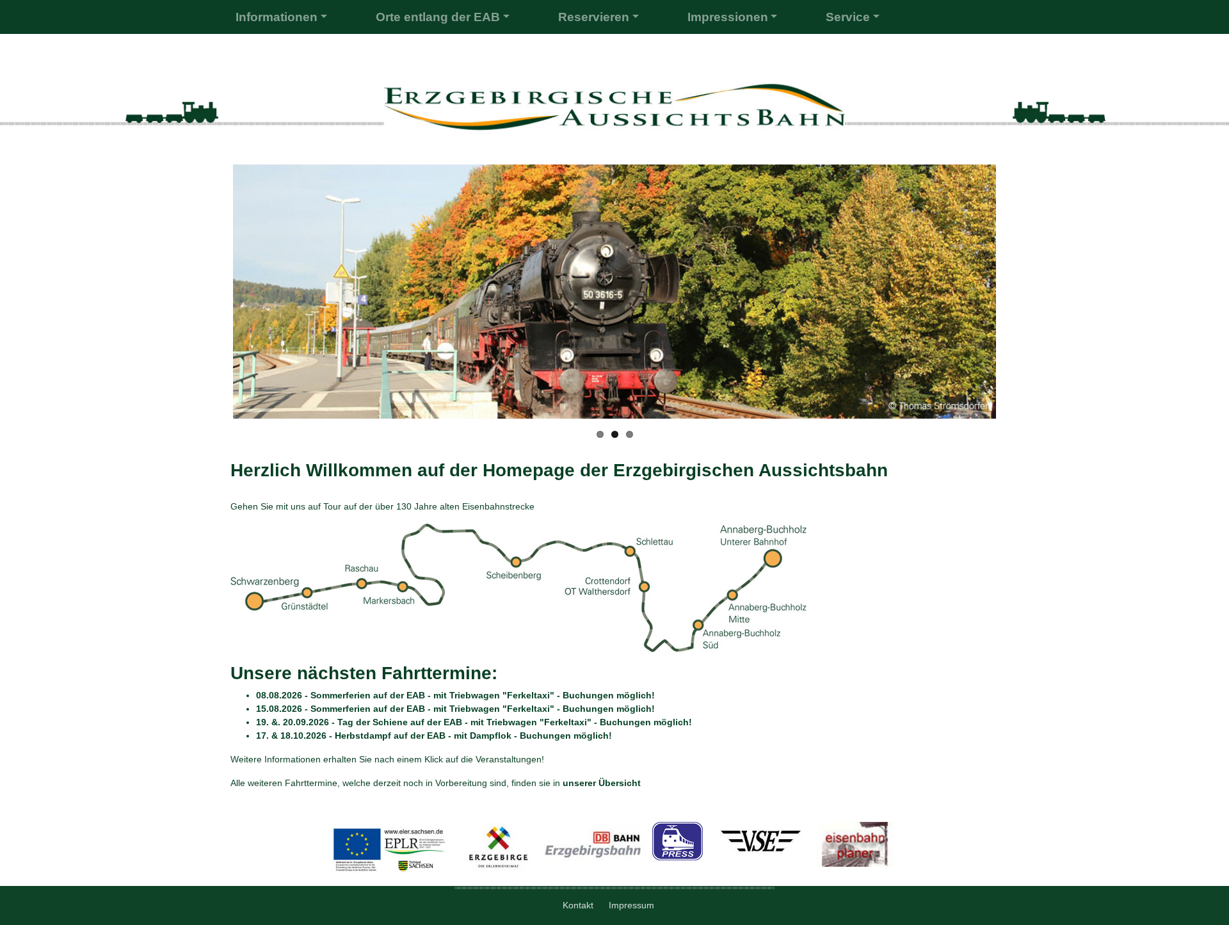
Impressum (633, 905)
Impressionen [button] (727, 17)
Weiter (1014, 299)
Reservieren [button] (593, 17)
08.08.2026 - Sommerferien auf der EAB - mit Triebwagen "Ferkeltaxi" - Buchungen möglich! (455, 695)
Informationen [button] (276, 17)
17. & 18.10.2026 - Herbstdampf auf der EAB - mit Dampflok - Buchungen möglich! (434, 735)
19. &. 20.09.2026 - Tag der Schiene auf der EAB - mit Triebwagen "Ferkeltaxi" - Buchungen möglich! (474, 722)
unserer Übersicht (602, 783)
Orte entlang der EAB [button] (438, 17)
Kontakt (579, 905)
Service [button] (848, 17)
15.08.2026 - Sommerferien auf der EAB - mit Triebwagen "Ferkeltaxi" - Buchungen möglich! (455, 709)
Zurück (216, 299)
